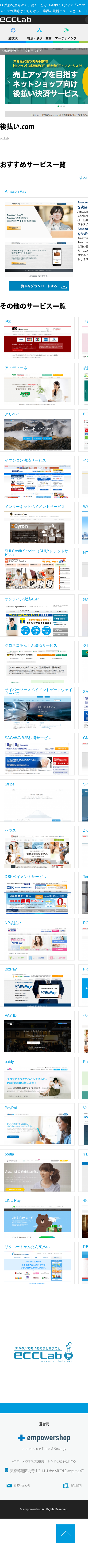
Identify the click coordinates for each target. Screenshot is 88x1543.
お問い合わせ (22, 1485)
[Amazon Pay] (39, 222)
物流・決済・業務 (39, 38)
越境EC (13, 38)
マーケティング (66, 38)
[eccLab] (44, 1366)
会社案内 (76, 1485)
